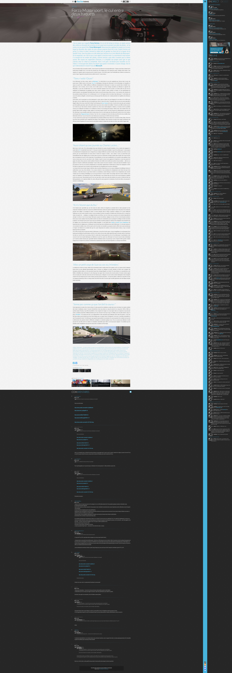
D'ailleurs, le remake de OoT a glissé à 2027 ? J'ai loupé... (217, 21)
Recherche (122, 1)
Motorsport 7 (96, 81)
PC (123, 39)
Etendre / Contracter (205, 662)
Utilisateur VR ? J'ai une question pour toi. (215, 27)
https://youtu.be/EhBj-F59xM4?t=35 (81, 414)
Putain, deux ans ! (212, 14)
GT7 (80, 150)
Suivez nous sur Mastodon (205, 668)
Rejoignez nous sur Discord (205, 666)
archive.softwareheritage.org (222, 127)
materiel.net (224, 409)
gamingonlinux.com (219, 339)
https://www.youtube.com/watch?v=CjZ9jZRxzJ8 (84, 407)
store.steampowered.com (215, 326)
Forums (212, 24)
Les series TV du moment (213, 39)
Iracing (112, 222)
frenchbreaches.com (219, 407)
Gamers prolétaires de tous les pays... (215, 33)
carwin (212, 36)
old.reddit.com (220, 240)
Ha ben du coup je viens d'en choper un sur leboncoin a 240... (217, 28)
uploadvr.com (219, 278)
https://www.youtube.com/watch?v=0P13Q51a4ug (84, 422)
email (79, 17)
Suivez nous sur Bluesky (205, 671)
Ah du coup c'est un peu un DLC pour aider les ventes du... (217, 15)
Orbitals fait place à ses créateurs (214, 20)
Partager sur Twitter (74, 363)
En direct (214, 1)
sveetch (212, 12)
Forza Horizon (95, 43)
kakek (212, 25)
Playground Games (85, 114)
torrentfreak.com (224, 131)
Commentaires (214, 5)
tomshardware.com (223, 202)
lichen (212, 31)
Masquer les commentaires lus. (130, 392)
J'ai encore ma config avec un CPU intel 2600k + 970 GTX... (217, 34)
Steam (126, 39)
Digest (224, 1)
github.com (221, 333)
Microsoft (99, 66)
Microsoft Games (114, 39)
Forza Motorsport (95, 47)
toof (211, 17)
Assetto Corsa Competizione (122, 222)
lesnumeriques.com (221, 63)
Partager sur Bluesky (76, 363)
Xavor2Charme (81, 16)
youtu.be (216, 80)
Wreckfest (78, 314)
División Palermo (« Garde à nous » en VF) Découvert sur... (217, 40)
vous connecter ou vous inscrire (103, 668)
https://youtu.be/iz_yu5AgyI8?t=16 (81, 410)
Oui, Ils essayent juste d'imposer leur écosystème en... (216, 9)
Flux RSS (205, 664)
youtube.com (219, 149)
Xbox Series (129, 39)
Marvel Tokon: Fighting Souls (213, 8)
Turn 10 (118, 39)
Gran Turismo (105, 103)
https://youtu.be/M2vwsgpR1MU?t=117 (82, 417)
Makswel (212, 6)
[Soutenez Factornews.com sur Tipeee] (220, 53)
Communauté (205, 330)
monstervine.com (214, 316)
